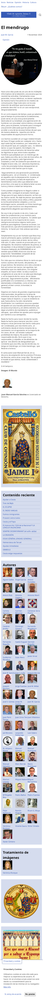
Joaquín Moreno (6, 687)
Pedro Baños (20, 795)
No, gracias (30, 994)
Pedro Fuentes (34, 795)
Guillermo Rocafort (7, 658)
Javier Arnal (32, 656)
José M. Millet (33, 686)
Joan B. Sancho (9, 673)
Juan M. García (7, 35)
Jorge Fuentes (21, 686)
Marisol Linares (6, 780)
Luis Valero (32, 733)
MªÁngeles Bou (7, 796)
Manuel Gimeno (18, 749)
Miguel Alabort (21, 779)
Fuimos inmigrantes (11, 514)
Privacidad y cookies (12, 961)
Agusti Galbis (8, 579)
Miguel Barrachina (32, 780)
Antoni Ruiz (7, 595)
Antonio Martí (33, 595)
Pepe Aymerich (7, 811)
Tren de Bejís (8, 503)
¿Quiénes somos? (15, 6)
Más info (7, 987)
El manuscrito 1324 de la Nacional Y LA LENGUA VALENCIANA (19, 526)
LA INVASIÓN (8, 535)
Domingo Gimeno (19, 627)
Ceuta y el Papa (9, 521)
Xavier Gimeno (9, 841)
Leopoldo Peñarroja (19, 734)
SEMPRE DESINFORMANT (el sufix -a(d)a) (19, 531)
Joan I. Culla (20, 673)
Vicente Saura (21, 826)
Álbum (4, 6)
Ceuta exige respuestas (12, 553)
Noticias (10, 2)
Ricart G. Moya (34, 810)
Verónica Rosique (6, 827)
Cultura (33, 2)
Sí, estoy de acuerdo (13, 994)
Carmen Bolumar (18, 612)
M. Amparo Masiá (7, 749)
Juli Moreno (7, 733)
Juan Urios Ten (21, 717)
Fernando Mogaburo (32, 627)
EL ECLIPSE (7, 507)
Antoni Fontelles (31, 580)
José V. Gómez (9, 702)
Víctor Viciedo (33, 826)
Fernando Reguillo (7, 643)
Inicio (3, 2)
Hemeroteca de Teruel (12, 542)
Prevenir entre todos (11, 518)
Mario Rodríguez (32, 765)
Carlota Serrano (6, 612)
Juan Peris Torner (7, 718)
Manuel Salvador (6, 765)
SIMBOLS (6, 549)
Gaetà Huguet (21, 642)
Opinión (18, 2)
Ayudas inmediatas (11, 546)
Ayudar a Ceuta (9, 499)
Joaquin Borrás (34, 673)
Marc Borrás (20, 764)
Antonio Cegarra (18, 596)
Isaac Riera (19, 657)
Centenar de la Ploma (34, 612)
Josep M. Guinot (18, 703)
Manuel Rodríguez (32, 749)
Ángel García (20, 579)
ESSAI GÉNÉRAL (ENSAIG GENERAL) (17, 538)
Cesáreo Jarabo (6, 627)
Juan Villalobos (34, 717)
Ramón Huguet (18, 811)
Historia (25, 2)
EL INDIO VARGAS (10, 510)
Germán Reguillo (31, 643)
